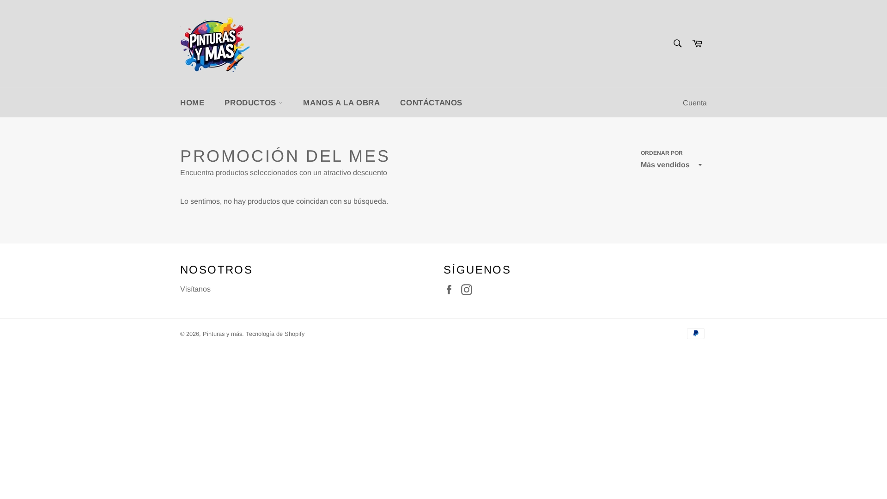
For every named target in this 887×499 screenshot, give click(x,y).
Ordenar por (662, 153)
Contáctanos (431, 102)
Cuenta (695, 103)
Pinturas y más (222, 333)
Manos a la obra (341, 102)
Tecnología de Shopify (275, 333)
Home (192, 102)
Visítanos (195, 289)
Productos (252, 102)
